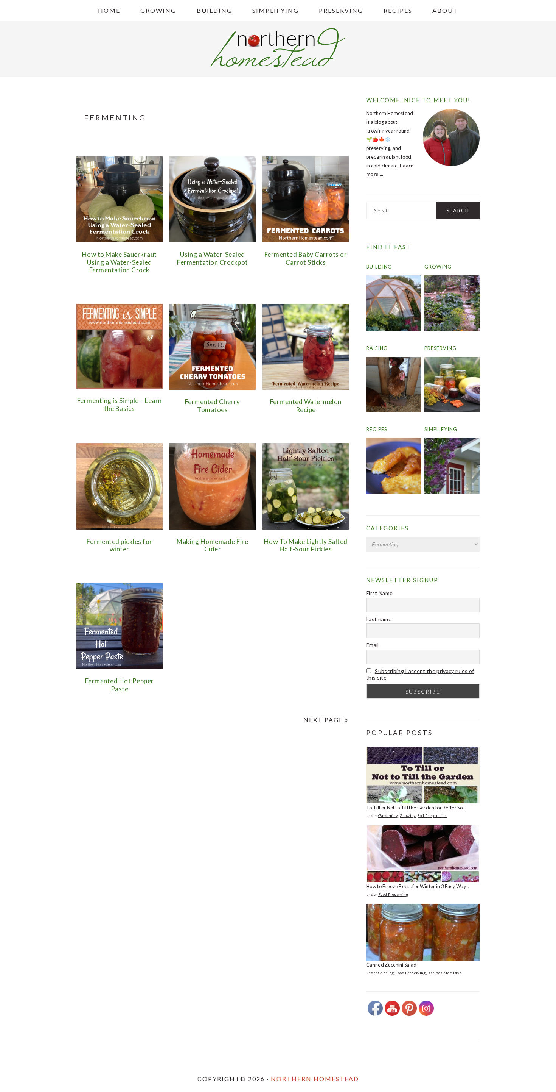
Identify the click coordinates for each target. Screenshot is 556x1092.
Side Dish (452, 972)
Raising (377, 348)
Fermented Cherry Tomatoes (212, 405)
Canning (386, 972)
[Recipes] (393, 492)
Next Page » (326, 719)
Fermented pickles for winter (119, 545)
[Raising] (393, 410)
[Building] (393, 329)
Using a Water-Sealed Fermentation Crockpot (212, 258)
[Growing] (452, 329)
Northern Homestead (315, 1078)
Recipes (376, 429)
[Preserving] (452, 410)
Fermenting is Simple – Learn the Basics (119, 404)
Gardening (388, 815)
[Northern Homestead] (278, 65)
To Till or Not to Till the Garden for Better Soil (415, 808)
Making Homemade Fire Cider (212, 545)
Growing (438, 267)
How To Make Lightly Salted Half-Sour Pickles (306, 545)
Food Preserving (393, 894)
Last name (378, 619)
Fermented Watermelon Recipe (306, 405)
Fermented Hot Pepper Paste (119, 684)
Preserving (440, 348)
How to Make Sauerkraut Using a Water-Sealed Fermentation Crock (119, 262)
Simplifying (440, 429)
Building (379, 267)
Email (372, 645)
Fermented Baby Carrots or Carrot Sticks (305, 258)
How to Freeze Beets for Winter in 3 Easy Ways (417, 886)
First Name (379, 593)
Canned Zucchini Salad (391, 965)
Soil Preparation (432, 815)
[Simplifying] (452, 492)
